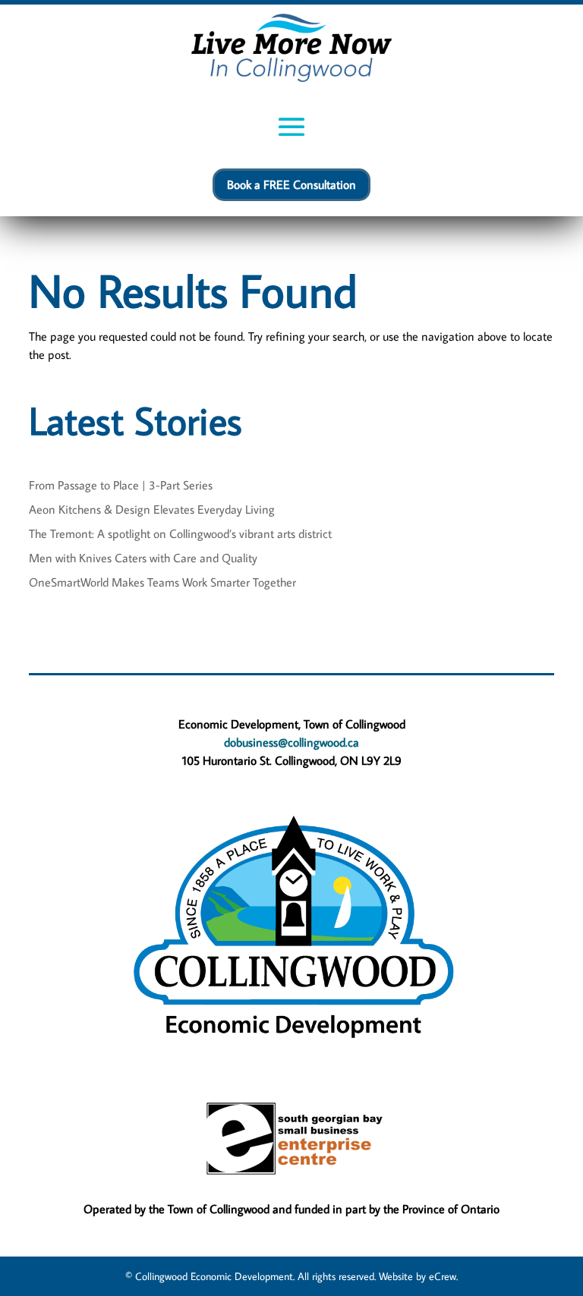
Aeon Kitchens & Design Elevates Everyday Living (152, 509)
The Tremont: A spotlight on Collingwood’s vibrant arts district (180, 533)
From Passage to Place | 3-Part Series (121, 484)
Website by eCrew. (418, 1276)
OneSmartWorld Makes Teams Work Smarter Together (162, 582)
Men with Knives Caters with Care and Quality (143, 557)
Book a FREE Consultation (291, 184)
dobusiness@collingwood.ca (291, 742)
